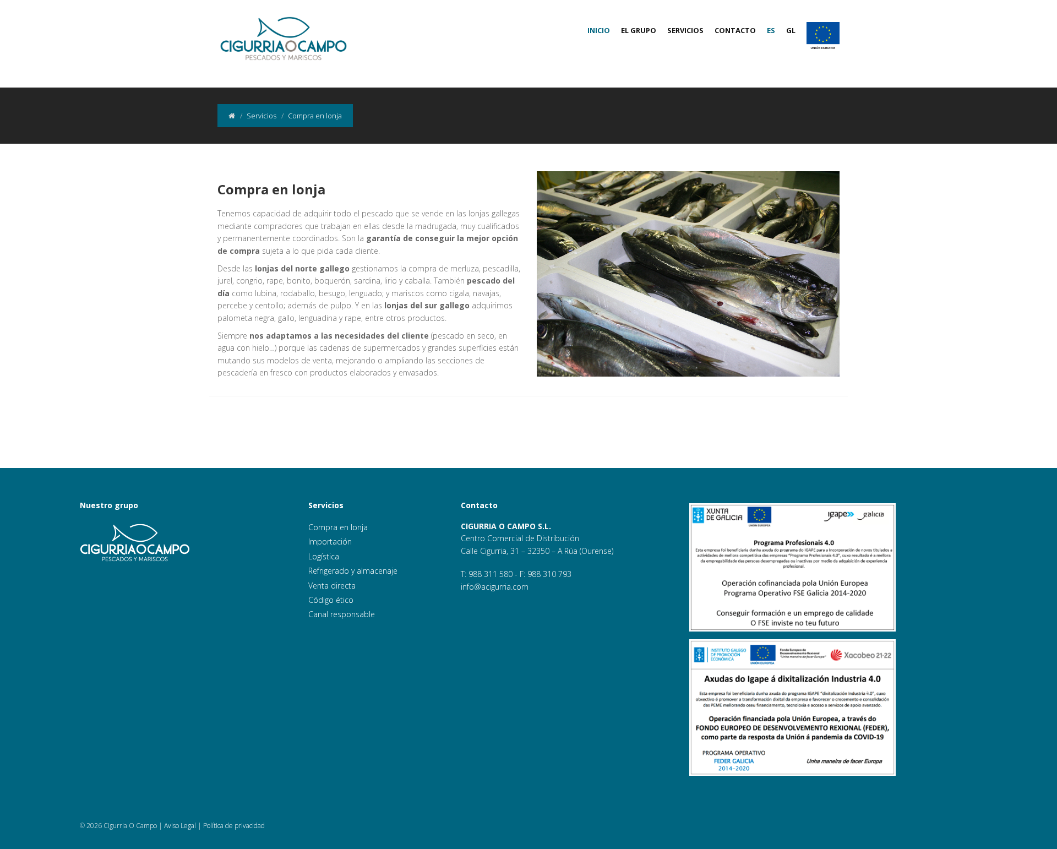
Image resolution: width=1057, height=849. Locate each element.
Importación (330, 541)
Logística (323, 556)
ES (771, 30)
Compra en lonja (338, 527)
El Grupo (638, 30)
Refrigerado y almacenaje (352, 570)
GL (791, 30)
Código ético (330, 600)
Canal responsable (341, 614)
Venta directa (332, 585)
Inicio (598, 30)
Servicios (685, 30)
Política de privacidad (234, 825)
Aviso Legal (180, 825)
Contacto (735, 30)
